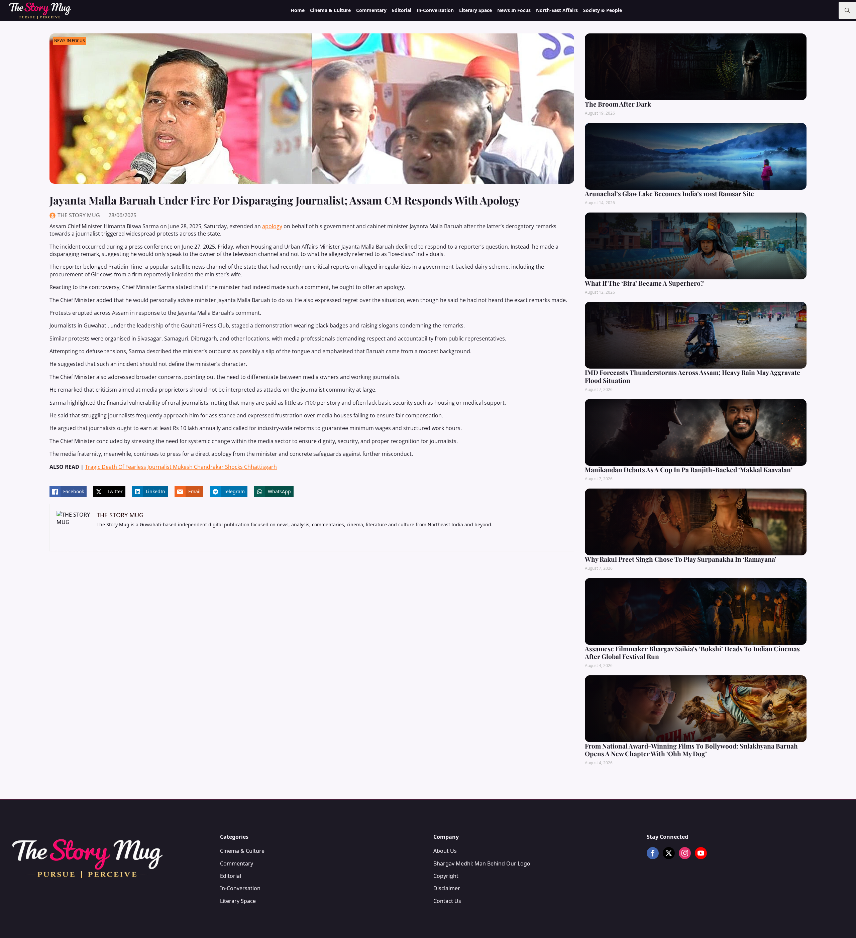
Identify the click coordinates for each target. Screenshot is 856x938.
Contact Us (447, 901)
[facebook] (653, 853)
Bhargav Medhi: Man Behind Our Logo (481, 863)
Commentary (371, 10)
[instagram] (685, 853)
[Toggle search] (847, 10)
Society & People (602, 10)
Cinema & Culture (330, 10)
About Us (445, 850)
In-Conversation (435, 10)
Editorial (401, 10)
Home (298, 10)
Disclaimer (446, 888)
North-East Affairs (557, 10)
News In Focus (514, 10)
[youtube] (701, 853)
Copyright (445, 876)
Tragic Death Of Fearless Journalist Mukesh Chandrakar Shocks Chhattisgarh (181, 467)
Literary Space (475, 10)
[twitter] (669, 853)
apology (272, 226)
